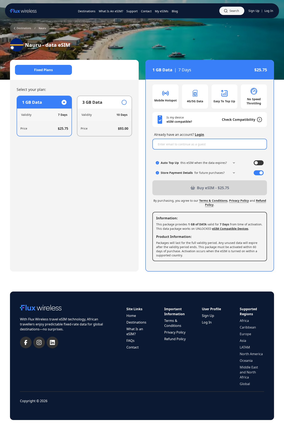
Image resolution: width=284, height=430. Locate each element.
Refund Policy (175, 339)
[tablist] (74, 70)
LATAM (245, 347)
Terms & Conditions (213, 201)
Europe (245, 334)
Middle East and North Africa (249, 372)
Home (131, 315)
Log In (268, 11)
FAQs (130, 340)
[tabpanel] (74, 116)
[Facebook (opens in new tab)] (26, 342)
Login (199, 134)
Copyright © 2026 (33, 401)
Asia (243, 340)
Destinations (136, 322)
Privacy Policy (239, 201)
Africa (244, 320)
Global (245, 384)
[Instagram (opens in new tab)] (39, 342)
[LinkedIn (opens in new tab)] (52, 342)
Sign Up (253, 11)
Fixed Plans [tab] (43, 70)
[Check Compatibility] (258, 119)
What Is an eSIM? (134, 331)
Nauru (42, 28)
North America (251, 354)
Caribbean (248, 327)
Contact (132, 347)
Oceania (246, 360)
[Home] (23, 11)
